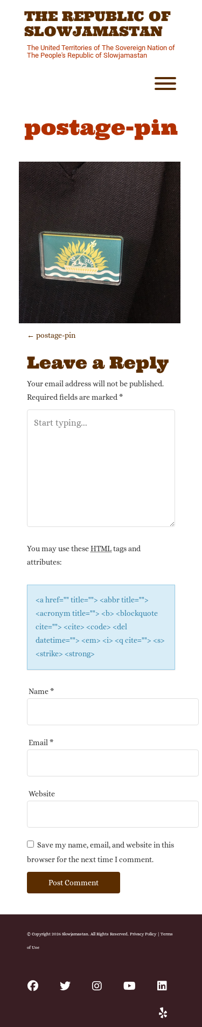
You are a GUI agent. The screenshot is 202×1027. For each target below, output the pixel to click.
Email (41, 742)
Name (41, 691)
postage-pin (51, 335)
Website (42, 793)
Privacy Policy (143, 933)
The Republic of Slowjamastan (97, 24)
